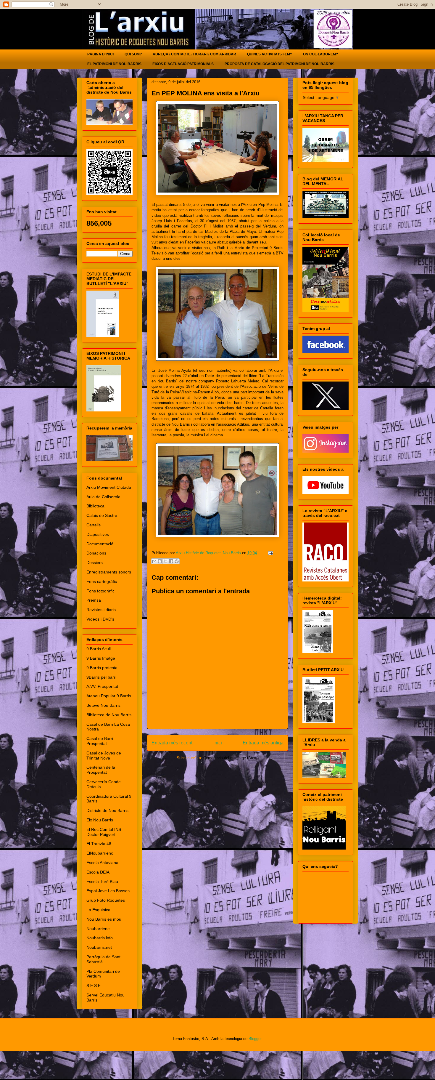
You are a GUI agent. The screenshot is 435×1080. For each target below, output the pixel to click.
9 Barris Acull (98, 648)
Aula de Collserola (103, 496)
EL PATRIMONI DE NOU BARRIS (114, 64)
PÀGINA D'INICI (100, 54)
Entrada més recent (172, 742)
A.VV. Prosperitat (102, 686)
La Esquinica (98, 909)
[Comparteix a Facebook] (171, 561)
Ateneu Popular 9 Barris (108, 695)
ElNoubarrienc (99, 853)
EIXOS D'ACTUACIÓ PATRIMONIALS (183, 64)
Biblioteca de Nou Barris (108, 714)
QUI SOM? (133, 54)
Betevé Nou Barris (103, 705)
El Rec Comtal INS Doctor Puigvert (103, 832)
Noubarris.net (99, 947)
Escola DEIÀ (97, 872)
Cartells (93, 525)
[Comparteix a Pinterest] (177, 561)
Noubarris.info (99, 937)
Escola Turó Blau (102, 881)
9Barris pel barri (101, 677)
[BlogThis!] (160, 561)
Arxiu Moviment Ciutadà (108, 487)
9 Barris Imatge (100, 658)
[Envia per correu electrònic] (154, 561)
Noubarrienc (97, 928)
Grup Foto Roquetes (105, 900)
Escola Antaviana (102, 862)
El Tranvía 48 (98, 843)
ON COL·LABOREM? (320, 54)
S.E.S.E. (94, 985)
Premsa (93, 600)
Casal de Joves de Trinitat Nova (103, 755)
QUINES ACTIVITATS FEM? (269, 54)
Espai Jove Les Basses (108, 890)
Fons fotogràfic (100, 591)
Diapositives (97, 534)
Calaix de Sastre (101, 515)
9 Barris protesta (101, 667)
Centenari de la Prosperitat (100, 770)
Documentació (99, 543)
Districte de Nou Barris (107, 810)
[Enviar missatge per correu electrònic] (269, 553)
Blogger (255, 1038)
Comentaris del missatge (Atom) (231, 758)
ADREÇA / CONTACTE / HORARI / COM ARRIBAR (194, 54)
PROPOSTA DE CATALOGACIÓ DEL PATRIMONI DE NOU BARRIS (279, 64)
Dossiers (94, 562)
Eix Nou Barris (99, 820)
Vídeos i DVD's (100, 619)
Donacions (96, 553)
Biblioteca (95, 506)
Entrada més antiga (263, 742)
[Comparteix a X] (165, 561)
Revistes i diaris (101, 609)
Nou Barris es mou (103, 919)
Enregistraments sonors (108, 572)
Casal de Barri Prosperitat (99, 741)
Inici (217, 742)
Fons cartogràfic (101, 581)
